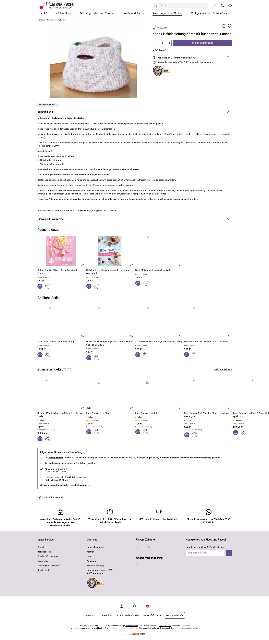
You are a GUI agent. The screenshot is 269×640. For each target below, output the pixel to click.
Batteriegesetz (44, 551)
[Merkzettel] (214, 5)
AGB (118, 615)
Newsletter (42, 561)
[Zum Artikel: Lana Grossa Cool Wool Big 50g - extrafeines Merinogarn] (208, 394)
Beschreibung (45, 111)
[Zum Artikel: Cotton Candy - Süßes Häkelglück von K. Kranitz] (61, 251)
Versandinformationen (191, 628)
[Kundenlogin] (222, 5)
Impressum (90, 615)
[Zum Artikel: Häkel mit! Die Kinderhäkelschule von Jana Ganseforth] (110, 251)
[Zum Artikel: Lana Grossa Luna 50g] (159, 394)
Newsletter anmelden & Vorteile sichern (205, 547)
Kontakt (41, 547)
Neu (89, 556)
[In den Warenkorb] (40, 286)
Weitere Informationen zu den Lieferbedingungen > (65, 485)
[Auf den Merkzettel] (229, 25)
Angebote (91, 561)
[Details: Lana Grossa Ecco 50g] (89, 408)
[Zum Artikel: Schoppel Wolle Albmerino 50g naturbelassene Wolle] (61, 394)
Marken (90, 551)
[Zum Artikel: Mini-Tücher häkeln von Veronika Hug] (61, 322)
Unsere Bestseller (95, 547)
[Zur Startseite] (58, 5)
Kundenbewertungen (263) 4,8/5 (100, 572)
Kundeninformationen (48, 556)
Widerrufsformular (152, 615)
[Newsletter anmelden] (229, 553)
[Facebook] (134, 606)
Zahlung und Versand (48, 565)
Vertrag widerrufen (175, 615)
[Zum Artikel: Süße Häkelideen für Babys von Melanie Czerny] (159, 322)
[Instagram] (121, 606)
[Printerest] (147, 606)
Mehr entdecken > (223, 369)
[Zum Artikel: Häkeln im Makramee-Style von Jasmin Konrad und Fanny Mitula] (110, 322)
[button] (223, 25)
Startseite (41, 20)
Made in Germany (95, 565)
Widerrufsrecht (132, 615)
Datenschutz (106, 615)
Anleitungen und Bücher (56, 20)
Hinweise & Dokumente (50, 219)
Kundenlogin (43, 570)
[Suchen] (156, 5)
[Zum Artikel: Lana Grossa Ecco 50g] (110, 394)
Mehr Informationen (53, 497)
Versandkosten (56, 457)
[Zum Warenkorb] (230, 5)
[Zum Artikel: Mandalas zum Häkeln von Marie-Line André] (208, 322)
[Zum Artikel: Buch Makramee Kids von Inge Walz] (159, 251)
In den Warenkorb (202, 42)
